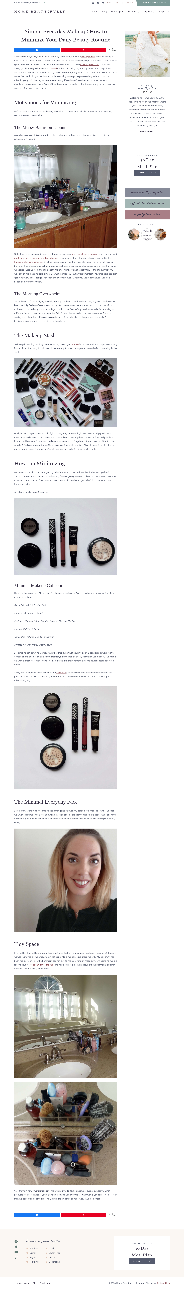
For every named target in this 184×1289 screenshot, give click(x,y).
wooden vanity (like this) (42, 964)
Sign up (42, 3)
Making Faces (88, 56)
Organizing (149, 11)
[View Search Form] (168, 11)
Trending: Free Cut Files (154, 3)
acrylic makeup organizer (84, 254)
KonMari (52, 68)
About (116, 3)
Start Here (129, 3)
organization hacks (147, 214)
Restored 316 (163, 1283)
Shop (161, 11)
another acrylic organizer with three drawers (36, 258)
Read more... (147, 131)
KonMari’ (76, 344)
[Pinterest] (98, 3)
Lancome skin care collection (28, 262)
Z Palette (61, 672)
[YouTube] (103, 3)
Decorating (133, 11)
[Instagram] (93, 3)
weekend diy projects (147, 192)
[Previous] (129, 234)
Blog (121, 3)
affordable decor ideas (147, 203)
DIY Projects (117, 11)
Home (109, 3)
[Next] (165, 234)
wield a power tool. (89, 64)
